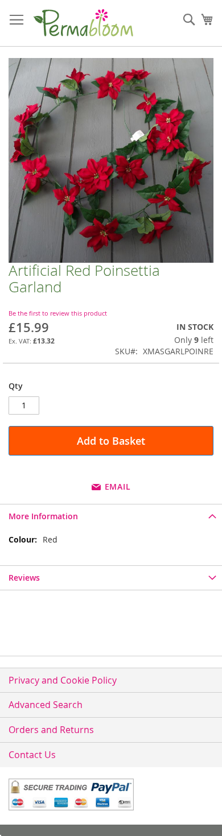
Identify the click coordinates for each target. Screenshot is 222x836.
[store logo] (82, 23)
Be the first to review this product (58, 313)
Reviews (24, 577)
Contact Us (32, 754)
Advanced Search (46, 704)
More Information (43, 516)
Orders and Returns (51, 729)
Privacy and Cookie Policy (63, 680)
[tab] (111, 516)
